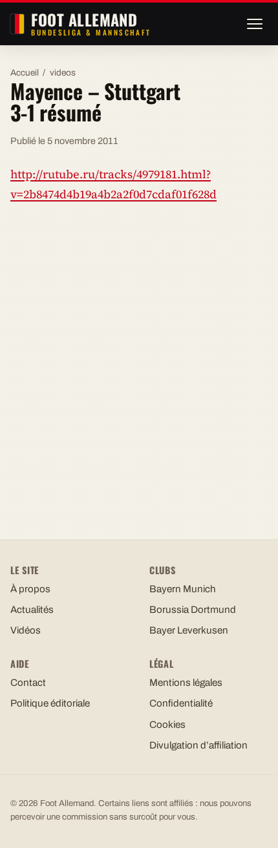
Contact (28, 682)
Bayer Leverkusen (188, 630)
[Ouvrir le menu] (255, 24)
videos (63, 73)
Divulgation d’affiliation (198, 745)
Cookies (167, 724)
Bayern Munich (182, 589)
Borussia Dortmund (192, 610)
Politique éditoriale (50, 703)
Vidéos (25, 630)
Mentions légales (185, 682)
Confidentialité (181, 703)
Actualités (32, 610)
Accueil (24, 73)
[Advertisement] (139, 359)
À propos (30, 589)
